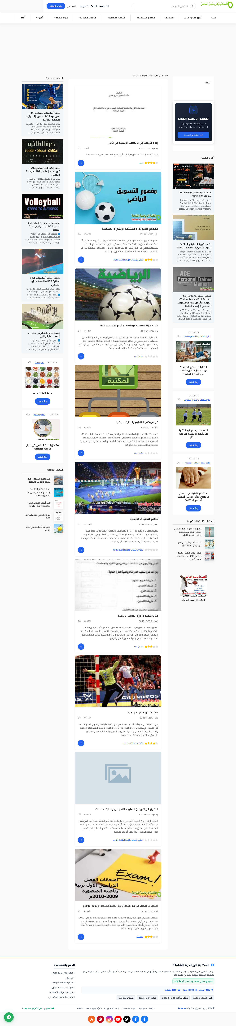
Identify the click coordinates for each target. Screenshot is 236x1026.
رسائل (141, 163)
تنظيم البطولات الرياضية (144, 518)
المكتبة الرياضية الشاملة (191, 965)
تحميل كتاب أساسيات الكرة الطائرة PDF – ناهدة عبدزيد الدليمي (45, 281)
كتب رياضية (138, 356)
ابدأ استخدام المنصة (193, 135)
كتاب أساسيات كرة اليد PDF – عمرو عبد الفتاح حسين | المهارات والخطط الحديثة (43, 116)
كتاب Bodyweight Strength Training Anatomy (195, 194)
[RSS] (91, 1019)
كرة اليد (126, 743)
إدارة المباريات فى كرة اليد (143, 712)
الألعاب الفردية (88, 18)
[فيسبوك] (144, 1019)
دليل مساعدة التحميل (62, 987)
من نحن (69, 977)
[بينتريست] (100, 1019)
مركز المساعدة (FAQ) (62, 982)
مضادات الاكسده (42, 393)
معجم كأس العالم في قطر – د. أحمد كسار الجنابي (43, 334)
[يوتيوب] (118, 1019)
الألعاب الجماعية (117, 18)
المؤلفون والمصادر (93, 1008)
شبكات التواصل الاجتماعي (60, 997)
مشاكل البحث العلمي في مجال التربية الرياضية (43, 447)
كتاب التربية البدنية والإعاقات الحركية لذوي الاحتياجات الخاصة (194, 245)
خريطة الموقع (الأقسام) (61, 992)
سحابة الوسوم (145, 75)
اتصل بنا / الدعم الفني (62, 972)
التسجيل (71, 6)
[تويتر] (127, 1019)
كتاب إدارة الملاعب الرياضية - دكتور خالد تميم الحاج (129, 325)
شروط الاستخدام (129, 1008)
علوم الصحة (61, 18)
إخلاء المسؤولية (111, 1008)
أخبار (22, 18)
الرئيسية (104, 6)
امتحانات (169, 18)
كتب (213, 18)
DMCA (80, 1008)
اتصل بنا (83, 6)
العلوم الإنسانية (146, 18)
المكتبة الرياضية (161, 75)
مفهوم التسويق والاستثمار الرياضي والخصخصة (130, 228)
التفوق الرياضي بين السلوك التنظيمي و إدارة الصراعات (126, 809)
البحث (94, 6)
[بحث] (192, 6)
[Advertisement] (118, 47)
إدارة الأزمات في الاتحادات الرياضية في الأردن (133, 142)
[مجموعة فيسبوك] (135, 1019)
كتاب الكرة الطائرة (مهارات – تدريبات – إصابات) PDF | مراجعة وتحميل (43, 171)
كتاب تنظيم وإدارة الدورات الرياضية (138, 615)
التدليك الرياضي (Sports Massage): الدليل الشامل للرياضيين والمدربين (193, 370)
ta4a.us (182, 1008)
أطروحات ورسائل (192, 18)
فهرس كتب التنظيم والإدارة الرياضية (137, 422)
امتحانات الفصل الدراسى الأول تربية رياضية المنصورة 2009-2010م (120, 905)
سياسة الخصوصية (147, 1008)
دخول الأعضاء (56, 6)
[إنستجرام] (109, 1019)
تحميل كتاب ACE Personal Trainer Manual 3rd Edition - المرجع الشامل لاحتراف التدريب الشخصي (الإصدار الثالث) (194, 301)
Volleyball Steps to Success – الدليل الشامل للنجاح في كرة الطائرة (43, 226)
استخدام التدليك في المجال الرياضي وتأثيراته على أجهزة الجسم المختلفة (193, 497)
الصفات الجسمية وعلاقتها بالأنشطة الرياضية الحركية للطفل (193, 434)
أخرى (40, 18)
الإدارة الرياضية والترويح (121, 259)
